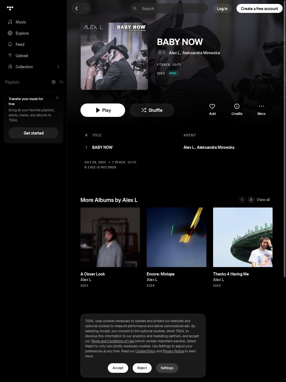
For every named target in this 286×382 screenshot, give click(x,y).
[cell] (86, 147)
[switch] (212, 109)
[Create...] (53, 82)
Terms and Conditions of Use (112, 341)
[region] (143, 346)
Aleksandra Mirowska (201, 52)
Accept (118, 368)
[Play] (86, 147)
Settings (167, 368)
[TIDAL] (10, 8)
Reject (142, 368)
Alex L (174, 52)
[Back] (76, 8)
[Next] (86, 8)
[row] (176, 147)
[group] (110, 237)
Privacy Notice (173, 351)
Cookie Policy (145, 351)
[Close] (57, 98)
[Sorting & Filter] (61, 82)
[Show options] (266, 147)
